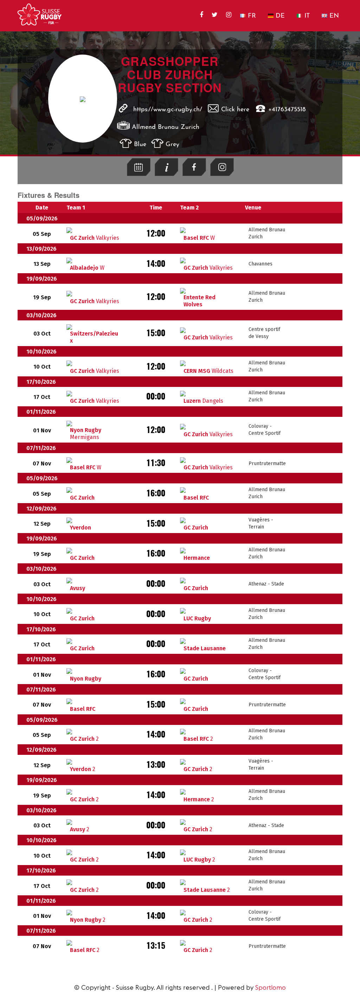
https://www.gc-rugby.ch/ (167, 110)
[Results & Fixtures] (138, 174)
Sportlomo (270, 987)
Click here (235, 110)
